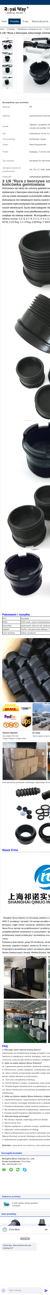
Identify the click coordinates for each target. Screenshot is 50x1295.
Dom (4, 21)
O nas (25, 21)
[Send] (46, 1291)
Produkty (14, 21)
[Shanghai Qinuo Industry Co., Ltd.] (16, 10)
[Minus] (46, 1229)
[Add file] (4, 1291)
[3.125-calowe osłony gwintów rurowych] (6, 1204)
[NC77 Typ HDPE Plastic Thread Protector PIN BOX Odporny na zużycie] (14, 1225)
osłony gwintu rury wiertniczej (23, 1145)
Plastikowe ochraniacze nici (30, 29)
